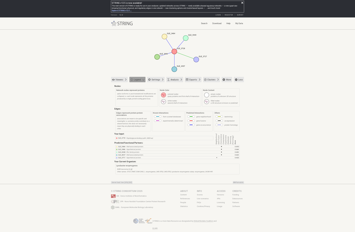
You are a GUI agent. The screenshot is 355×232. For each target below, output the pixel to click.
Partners (235, 202)
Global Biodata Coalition (203, 221)
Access (221, 191)
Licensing (221, 202)
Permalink (239, 182)
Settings (156, 79)
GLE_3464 (121, 146)
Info (199, 191)
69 (131, 169)
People (183, 202)
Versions (220, 195)
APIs (218, 199)
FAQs (199, 202)
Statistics (184, 206)
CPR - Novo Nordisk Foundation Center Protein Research (142, 201)
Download (216, 23)
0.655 (237, 152)
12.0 (121, 15)
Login (218, 15)
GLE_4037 (121, 155)
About (184, 191)
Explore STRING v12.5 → (122, 10)
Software (236, 206)
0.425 (237, 158)
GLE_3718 (121, 138)
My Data (239, 23)
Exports (193, 79)
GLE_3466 (121, 149)
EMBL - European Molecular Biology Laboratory (134, 207)
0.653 (237, 155)
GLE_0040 (121, 152)
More (228, 79)
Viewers (119, 79)
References (185, 199)
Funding (235, 195)
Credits (237, 191)
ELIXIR (155, 228)
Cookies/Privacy (203, 206)
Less (240, 79)
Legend (137, 79)
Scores (200, 195)
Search (204, 23)
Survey (240, 15)
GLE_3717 (121, 158)
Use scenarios (203, 199)
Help (228, 23)
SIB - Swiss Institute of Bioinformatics (131, 196)
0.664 (237, 149)
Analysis (175, 79)
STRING (114, 23)
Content (183, 195)
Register (229, 15)
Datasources (237, 199)
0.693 (237, 146)
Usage (219, 206)
